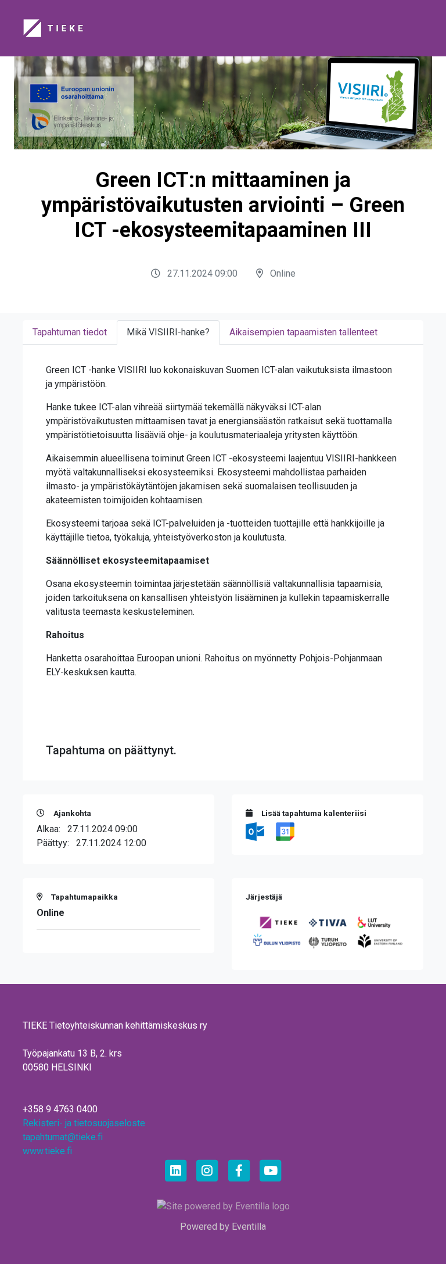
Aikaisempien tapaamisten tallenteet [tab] (303, 332)
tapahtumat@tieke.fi (63, 1137)
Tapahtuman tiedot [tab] (70, 332)
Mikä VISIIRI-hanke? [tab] (168, 332)
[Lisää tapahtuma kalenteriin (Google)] (285, 830)
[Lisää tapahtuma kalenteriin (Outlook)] (256, 830)
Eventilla (249, 1226)
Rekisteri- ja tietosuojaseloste (84, 1123)
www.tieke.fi (47, 1150)
